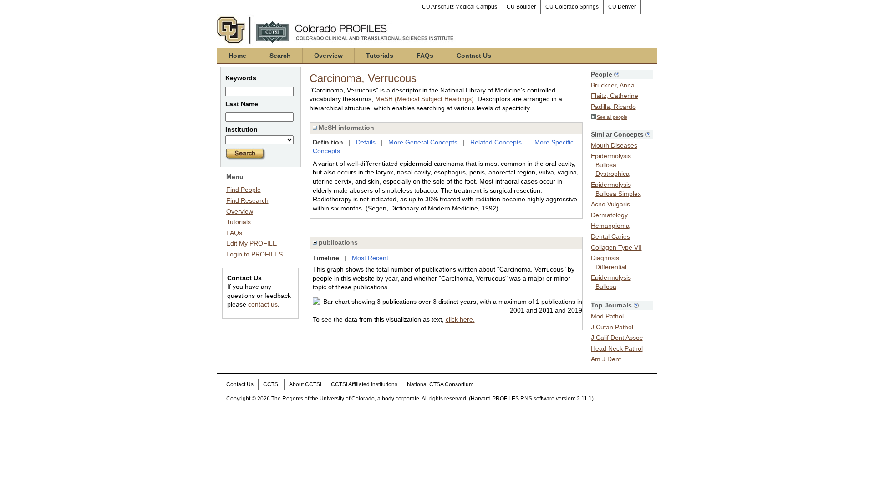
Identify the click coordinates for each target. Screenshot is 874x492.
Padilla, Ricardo (613, 106)
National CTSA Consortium (440, 384)
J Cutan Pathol (612, 327)
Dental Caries (610, 236)
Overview (328, 55)
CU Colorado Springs (572, 7)
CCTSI (271, 384)
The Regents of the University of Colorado (323, 398)
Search (280, 55)
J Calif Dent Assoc (617, 337)
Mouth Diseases (614, 145)
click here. (460, 319)
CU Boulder (521, 7)
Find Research (247, 200)
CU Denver (622, 7)
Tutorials (379, 55)
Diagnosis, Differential (608, 262)
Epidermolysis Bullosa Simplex (616, 189)
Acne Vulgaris (610, 204)
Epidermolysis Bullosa (611, 282)
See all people (612, 117)
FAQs (425, 55)
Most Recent (370, 257)
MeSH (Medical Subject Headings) (424, 98)
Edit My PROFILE (251, 243)
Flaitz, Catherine (614, 95)
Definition (328, 142)
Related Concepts (496, 142)
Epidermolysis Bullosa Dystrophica (611, 164)
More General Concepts (422, 142)
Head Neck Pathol (617, 348)
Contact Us (474, 55)
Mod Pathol (607, 316)
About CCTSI (305, 384)
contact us (263, 304)
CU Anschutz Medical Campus (459, 7)
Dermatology (609, 215)
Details (366, 142)
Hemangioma (610, 225)
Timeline (326, 257)
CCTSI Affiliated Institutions (364, 384)
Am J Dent (606, 359)
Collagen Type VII (616, 247)
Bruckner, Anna (613, 85)
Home (237, 55)
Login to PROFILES (254, 254)
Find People (243, 189)
